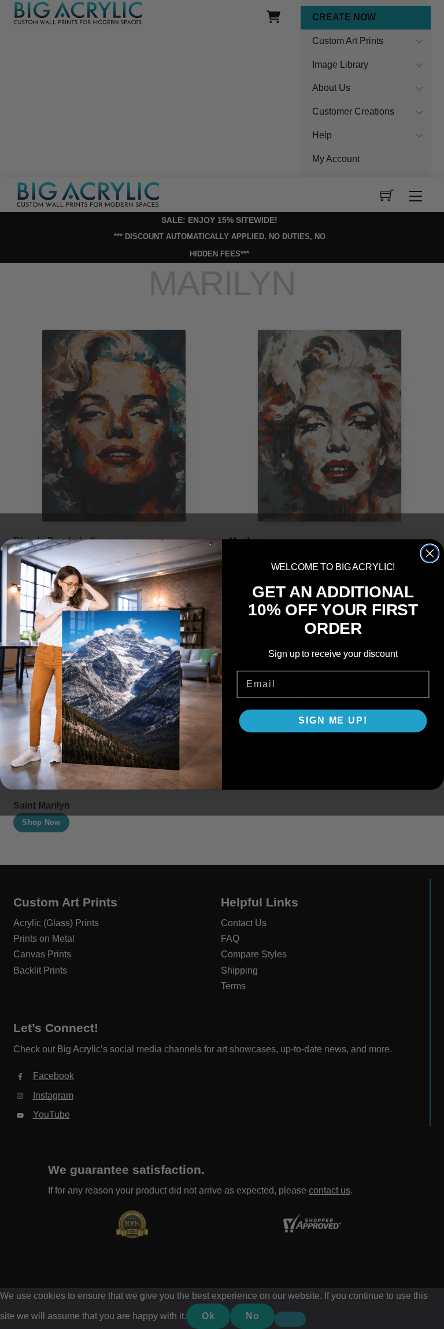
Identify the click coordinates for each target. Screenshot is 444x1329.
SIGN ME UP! (332, 721)
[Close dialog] (430, 553)
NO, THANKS (333, 755)
